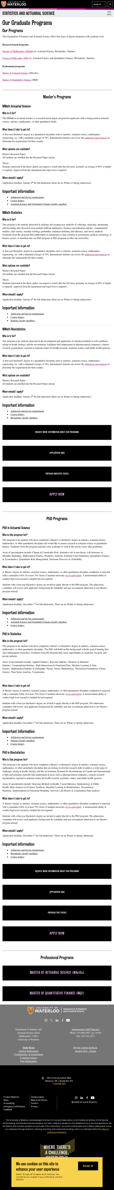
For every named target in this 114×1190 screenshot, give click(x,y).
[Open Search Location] (110, 4)
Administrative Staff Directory (85, 1029)
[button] (99, 4)
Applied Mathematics (29, 1051)
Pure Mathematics (28, 1061)
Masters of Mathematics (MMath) (18, 51)
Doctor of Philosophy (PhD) (15, 58)
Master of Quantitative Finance (16, 79)
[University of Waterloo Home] (13, 4)
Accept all (88, 1165)
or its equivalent (73, 575)
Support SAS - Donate (85, 1051)
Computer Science (28, 1057)
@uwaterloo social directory (84, 1102)
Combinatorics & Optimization (28, 1054)
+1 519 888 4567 (59, 1084)
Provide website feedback (85, 1047)
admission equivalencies (96, 137)
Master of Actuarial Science (15, 72)
